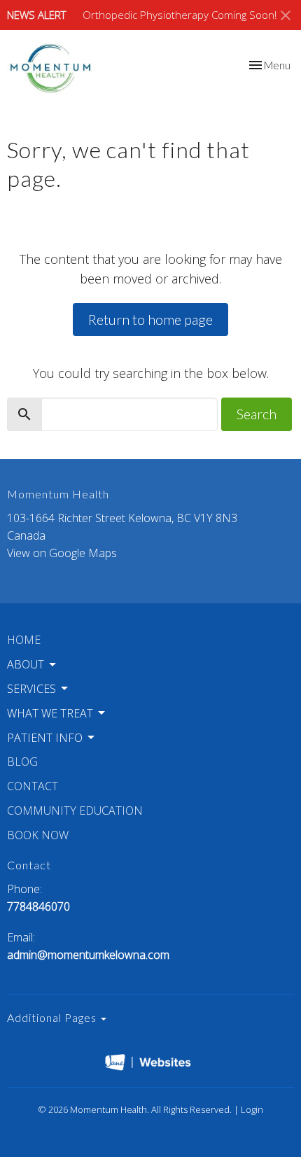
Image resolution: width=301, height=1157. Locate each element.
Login (252, 1109)
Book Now (38, 835)
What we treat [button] (50, 713)
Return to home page (150, 319)
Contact (32, 786)
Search (256, 413)
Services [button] (31, 688)
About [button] (25, 664)
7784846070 (38, 906)
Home (24, 639)
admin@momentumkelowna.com (88, 954)
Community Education (75, 810)
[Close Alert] (285, 15)
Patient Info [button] (45, 737)
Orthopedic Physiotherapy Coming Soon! (179, 15)
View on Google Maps (62, 553)
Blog (22, 761)
